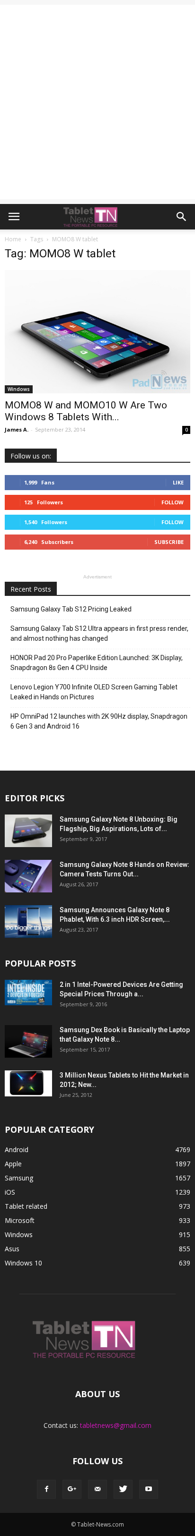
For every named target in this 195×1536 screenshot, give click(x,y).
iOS (10, 1192)
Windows (19, 389)
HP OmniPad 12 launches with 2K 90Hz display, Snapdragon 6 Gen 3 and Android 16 (98, 721)
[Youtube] (148, 1489)
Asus (12, 1248)
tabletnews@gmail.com (115, 1425)
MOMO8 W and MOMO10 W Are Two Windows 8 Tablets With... (86, 411)
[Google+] (71, 1489)
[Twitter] (123, 1489)
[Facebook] (46, 1489)
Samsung (19, 1177)
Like (178, 482)
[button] (181, 216)
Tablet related (26, 1206)
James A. (16, 429)
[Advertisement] (97, 102)
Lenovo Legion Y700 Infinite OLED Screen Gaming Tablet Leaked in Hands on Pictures (93, 692)
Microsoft (20, 1220)
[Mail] (97, 1489)
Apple (13, 1163)
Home (13, 239)
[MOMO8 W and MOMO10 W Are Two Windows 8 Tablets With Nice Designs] (97, 331)
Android (16, 1149)
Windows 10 (23, 1262)
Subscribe (169, 541)
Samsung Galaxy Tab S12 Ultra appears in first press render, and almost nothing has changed (99, 633)
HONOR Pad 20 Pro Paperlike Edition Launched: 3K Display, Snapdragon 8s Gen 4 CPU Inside (96, 662)
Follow (172, 502)
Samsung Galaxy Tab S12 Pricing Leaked (71, 609)
